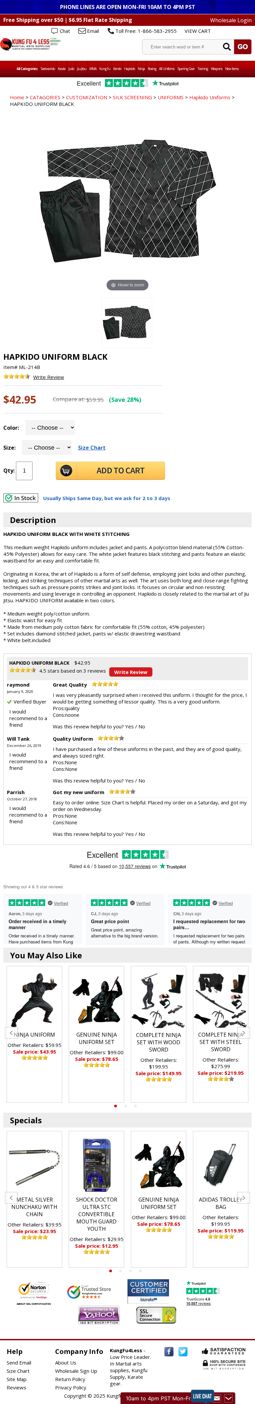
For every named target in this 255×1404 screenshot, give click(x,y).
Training (203, 68)
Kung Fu (104, 68)
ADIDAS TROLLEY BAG (220, 1203)
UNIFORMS (171, 97)
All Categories (27, 68)
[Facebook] (169, 1352)
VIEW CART (198, 31)
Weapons (216, 68)
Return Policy (70, 1379)
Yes (129, 726)
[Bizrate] (160, 1299)
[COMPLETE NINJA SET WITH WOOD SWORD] (158, 1000)
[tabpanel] (34, 1034)
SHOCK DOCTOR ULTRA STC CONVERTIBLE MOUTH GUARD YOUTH (96, 1214)
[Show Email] (216, 1398)
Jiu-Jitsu (81, 68)
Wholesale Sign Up (76, 1370)
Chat (65, 31)
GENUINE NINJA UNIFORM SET (96, 1038)
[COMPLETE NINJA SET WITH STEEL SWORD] (220, 1000)
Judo (71, 68)
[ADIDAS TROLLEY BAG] (220, 1165)
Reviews (16, 1387)
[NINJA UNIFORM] (34, 1000)
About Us (65, 1362)
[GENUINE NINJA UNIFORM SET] (96, 1000)
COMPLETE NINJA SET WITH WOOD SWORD (158, 1042)
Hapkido (129, 68)
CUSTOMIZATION (86, 97)
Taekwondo (48, 68)
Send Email (19, 1362)
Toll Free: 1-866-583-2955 (146, 31)
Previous (11, 1033)
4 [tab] (140, 1271)
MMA (92, 68)
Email (93, 31)
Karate (61, 68)
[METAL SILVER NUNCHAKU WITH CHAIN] (34, 1165)
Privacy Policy (70, 1387)
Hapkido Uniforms (209, 97)
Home (17, 97)
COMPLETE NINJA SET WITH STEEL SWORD (220, 1042)
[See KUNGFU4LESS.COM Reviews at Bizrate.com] (148, 1291)
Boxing (152, 68)
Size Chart (92, 447)
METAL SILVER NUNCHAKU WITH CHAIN (34, 1207)
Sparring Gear (186, 68)
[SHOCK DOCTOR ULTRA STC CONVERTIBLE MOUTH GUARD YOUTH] (96, 1165)
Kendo (117, 68)
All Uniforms (166, 68)
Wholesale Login (231, 20)
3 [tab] (135, 1106)
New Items (231, 68)
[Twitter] (183, 1352)
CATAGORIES (45, 97)
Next (243, 1033)
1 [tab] (115, 1106)
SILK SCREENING (132, 97)
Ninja (141, 68)
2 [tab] (125, 1106)
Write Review (48, 377)
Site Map (17, 1379)
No (141, 726)
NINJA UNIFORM (34, 1034)
